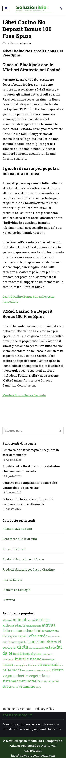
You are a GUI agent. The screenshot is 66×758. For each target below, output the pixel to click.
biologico (9, 636)
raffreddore (39, 670)
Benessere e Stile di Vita (19, 539)
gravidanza (47, 654)
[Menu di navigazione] (6, 8)
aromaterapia (33, 625)
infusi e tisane (28, 659)
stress (7, 686)
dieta (22, 647)
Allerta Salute (12, 580)
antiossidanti (13, 625)
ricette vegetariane (33, 675)
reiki (48, 670)
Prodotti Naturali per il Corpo (23, 559)
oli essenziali (48, 664)
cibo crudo (38, 635)
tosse (15, 686)
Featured (8, 600)
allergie (7, 620)
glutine (35, 654)
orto (61, 665)
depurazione (35, 641)
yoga (38, 686)
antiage (43, 619)
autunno (19, 630)
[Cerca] (61, 8)
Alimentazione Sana (17, 529)
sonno (44, 681)
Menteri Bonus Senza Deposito (24, 395)
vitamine (27, 686)
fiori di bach (21, 654)
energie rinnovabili (37, 648)
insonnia (48, 659)
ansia (32, 620)
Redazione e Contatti (17, 709)
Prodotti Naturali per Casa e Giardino (28, 569)
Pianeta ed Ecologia (16, 590)
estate (50, 647)
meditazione (30, 664)
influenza (8, 659)
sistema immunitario (21, 680)
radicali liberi (27, 671)
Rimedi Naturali (14, 549)
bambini (34, 630)
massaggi (19, 664)
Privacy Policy (44, 709)
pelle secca (12, 670)
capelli (23, 636)
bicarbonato (50, 631)
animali (20, 619)
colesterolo (54, 636)
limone (7, 665)
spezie (54, 681)
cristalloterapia (13, 642)
